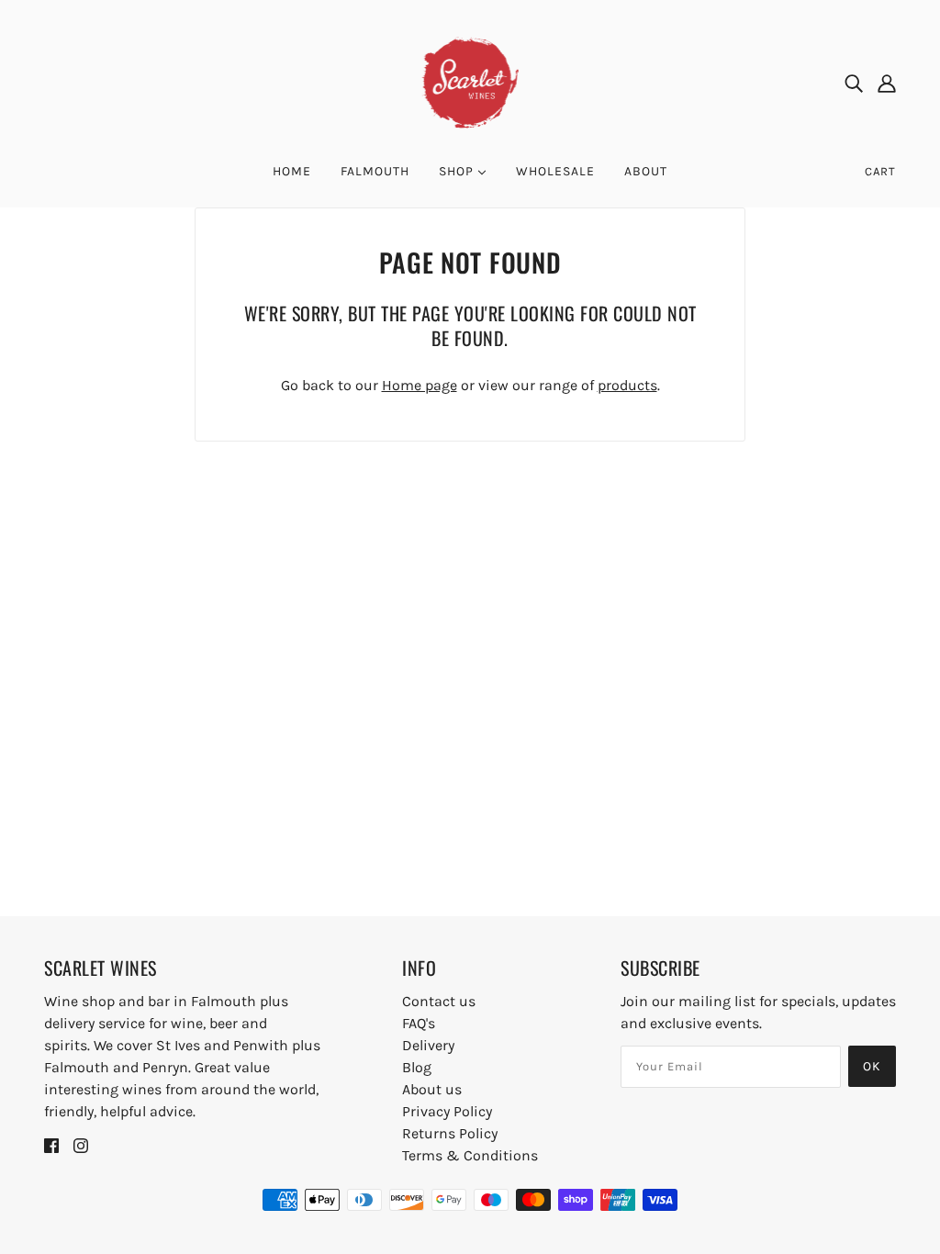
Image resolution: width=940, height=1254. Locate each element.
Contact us (439, 1001)
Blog (416, 1067)
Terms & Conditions (470, 1155)
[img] (853, 82)
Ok (872, 1066)
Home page (419, 385)
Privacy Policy (447, 1111)
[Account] (886, 82)
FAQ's (418, 1023)
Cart (880, 171)
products (627, 385)
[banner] (470, 81)
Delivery (428, 1045)
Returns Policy (450, 1133)
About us (432, 1089)
